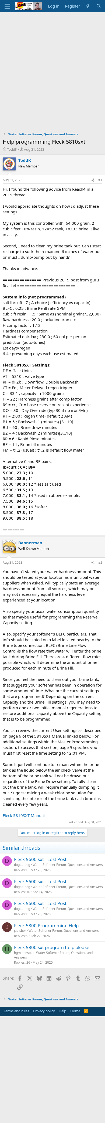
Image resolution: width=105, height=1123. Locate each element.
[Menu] (7, 6)
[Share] (92, 180)
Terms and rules (16, 1010)
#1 (100, 180)
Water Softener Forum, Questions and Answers (68, 864)
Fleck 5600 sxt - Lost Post (40, 859)
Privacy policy (44, 1010)
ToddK (12, 149)
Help (62, 1010)
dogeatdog (22, 864)
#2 (100, 562)
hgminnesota (24, 952)
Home (75, 1010)
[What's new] (88, 6)
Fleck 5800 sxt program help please (51, 947)
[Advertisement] (52, 67)
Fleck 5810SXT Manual (24, 815)
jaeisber (20, 930)
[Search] (98, 6)
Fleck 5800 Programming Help (46, 925)
